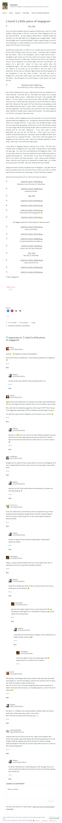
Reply (7, 367)
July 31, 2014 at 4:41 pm (19, 581)
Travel (33, 322)
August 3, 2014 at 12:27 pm (17, 732)
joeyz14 (12, 672)
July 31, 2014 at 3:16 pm (16, 558)
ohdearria (15, 374)
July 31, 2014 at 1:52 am (16, 397)
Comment (50, 801)
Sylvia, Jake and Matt (15, 730)
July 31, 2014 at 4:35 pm (19, 376)
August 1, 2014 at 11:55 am (16, 706)
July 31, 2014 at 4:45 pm (26, 653)
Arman (11, 347)
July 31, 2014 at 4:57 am (16, 458)
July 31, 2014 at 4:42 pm (21, 604)
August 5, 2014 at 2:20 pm (19, 762)
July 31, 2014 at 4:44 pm (24, 630)
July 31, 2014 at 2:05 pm (16, 507)
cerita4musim (13, 456)
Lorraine (12, 395)
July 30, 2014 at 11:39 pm (16, 349)
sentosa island (11, 325)
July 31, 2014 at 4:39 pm (19, 483)
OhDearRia (13, 5)
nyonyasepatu (13, 556)
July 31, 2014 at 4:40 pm (19, 535)
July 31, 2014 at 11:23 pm (16, 673)
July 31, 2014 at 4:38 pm (19, 430)
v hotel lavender (26, 325)
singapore (18, 325)
